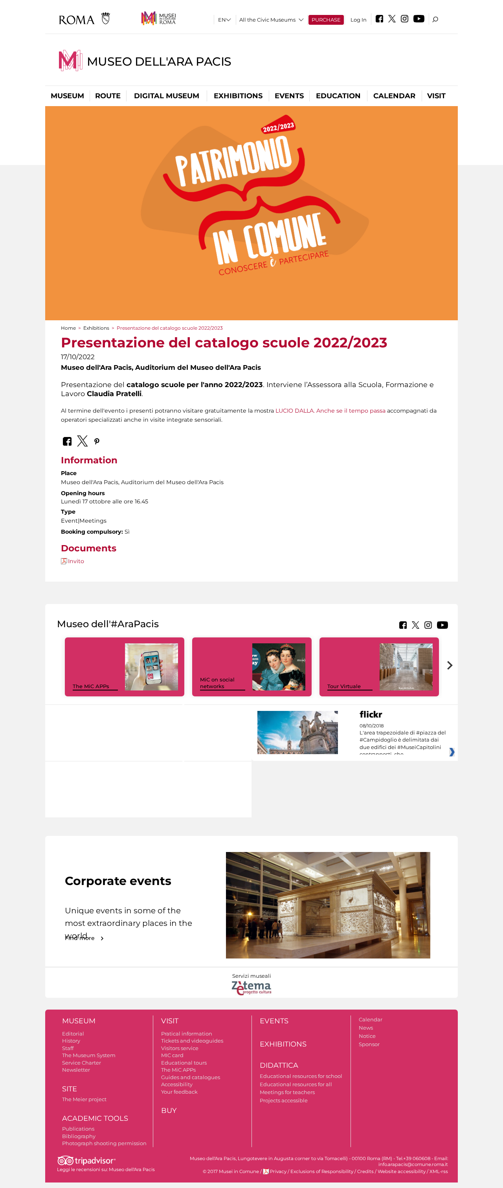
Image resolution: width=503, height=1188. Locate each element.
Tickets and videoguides (192, 1040)
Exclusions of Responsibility (321, 1171)
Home (68, 328)
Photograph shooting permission (104, 1143)
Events (289, 96)
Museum (67, 96)
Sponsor (369, 1044)
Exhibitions (238, 96)
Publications (78, 1129)
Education (338, 96)
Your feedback (179, 1092)
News (366, 1028)
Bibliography (78, 1136)
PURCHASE (326, 20)
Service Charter (81, 1062)
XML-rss (439, 1171)
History (71, 1040)
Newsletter (76, 1070)
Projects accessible (284, 1100)
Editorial (73, 1033)
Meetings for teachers (287, 1092)
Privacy (278, 1171)
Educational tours (184, 1062)
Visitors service (179, 1048)
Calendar (394, 96)
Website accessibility (402, 1171)
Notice (367, 1036)
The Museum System (89, 1055)
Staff (67, 1048)
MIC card (172, 1055)
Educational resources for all (296, 1084)
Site (69, 1089)
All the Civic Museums (267, 20)
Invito (76, 561)
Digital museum (166, 96)
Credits (365, 1171)
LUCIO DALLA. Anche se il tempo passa (330, 410)
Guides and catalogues (190, 1077)
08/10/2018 (403, 740)
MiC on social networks (217, 682)
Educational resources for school (301, 1076)
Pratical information (186, 1033)
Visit (436, 96)
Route (108, 96)
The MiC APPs (91, 686)
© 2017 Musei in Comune (231, 1171)
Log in (359, 20)
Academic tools (95, 1118)
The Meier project (84, 1099)
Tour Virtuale (344, 686)
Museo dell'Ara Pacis (159, 61)
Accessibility (177, 1084)
